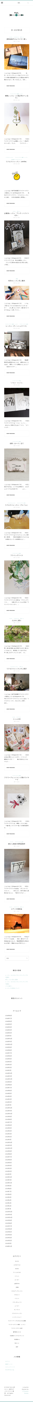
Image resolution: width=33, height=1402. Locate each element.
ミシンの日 (17, 719)
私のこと (22, 37)
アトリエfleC (17, 1272)
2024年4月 (8, 1096)
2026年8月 (8, 1015)
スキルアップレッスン (17, 1291)
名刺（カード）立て (17, 443)
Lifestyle (16, 37)
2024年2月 (8, 1102)
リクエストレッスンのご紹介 (17, 669)
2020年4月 (8, 1234)
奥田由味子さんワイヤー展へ (17, 39)
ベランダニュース (17, 1302)
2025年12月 (8, 1038)
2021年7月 (8, 1191)
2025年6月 (8, 1056)
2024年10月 (8, 1079)
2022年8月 (8, 1154)
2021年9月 (8, 1185)
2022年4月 (8, 1165)
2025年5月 (8, 1059)
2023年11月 (8, 1110)
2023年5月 (8, 1128)
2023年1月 (8, 1139)
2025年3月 (8, 1064)
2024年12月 (8, 1073)
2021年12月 (8, 1177)
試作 (17, 1346)
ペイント (17, 1298)
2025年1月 (8, 1070)
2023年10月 (8, 1113)
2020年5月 (8, 1232)
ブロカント (17, 1294)
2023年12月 (8, 1108)
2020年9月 (8, 1220)
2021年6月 (8, 1194)
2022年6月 (8, 1159)
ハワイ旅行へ (8, 986)
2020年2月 (8, 1240)
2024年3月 (8, 1099)
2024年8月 (8, 1085)
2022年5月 (8, 1162)
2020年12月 (8, 1211)
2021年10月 (8, 1183)
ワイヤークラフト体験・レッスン (16, 93)
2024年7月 (8, 1087)
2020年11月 (8, 1214)
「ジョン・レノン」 (17, 383)
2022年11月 (8, 1145)
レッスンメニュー (17, 1317)
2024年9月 (8, 1082)
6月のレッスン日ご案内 (16, 281)
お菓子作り (17, 1283)
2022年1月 (8, 1174)
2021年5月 (8, 1197)
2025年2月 (8, 1067)
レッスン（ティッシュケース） (17, 326)
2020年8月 (8, 1223)
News (17, 1268)
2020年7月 (8, 1226)
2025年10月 (8, 1044)
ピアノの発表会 (16, 909)
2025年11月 (8, 1041)
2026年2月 (8, 1033)
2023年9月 (8, 1116)
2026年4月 (8, 1027)
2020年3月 (8, 1237)
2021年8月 (8, 1188)
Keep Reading (11, 85)
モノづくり (19, 717)
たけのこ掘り (16, 620)
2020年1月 (8, 1243)
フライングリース (16, 555)
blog (11, 37)
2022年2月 (8, 1171)
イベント (17, 1276)
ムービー (17, 1306)
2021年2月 (8, 1206)
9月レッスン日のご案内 (11, 979)
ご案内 (16, 278)
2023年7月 (8, 1122)
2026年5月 (8, 1024)
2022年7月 (8, 1157)
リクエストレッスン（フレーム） (16, 505)
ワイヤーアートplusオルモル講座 (17, 1320)
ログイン (7, 1361)
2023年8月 (8, 1119)
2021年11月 (8, 1180)
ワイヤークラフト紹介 (24, 324)
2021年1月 (8, 1209)
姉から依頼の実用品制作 (16, 844)
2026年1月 (8, 1035)
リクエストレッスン (9, 157)
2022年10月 (8, 1148)
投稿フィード (8, 1364)
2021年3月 (8, 1203)
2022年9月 (8, 1151)
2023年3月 (8, 1134)
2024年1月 (8, 1105)
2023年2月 (8, 1136)
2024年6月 (8, 1090)
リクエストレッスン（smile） (16, 161)
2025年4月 (8, 1061)
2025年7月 (8, 1053)
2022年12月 (8, 1142)
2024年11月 (8, 1076)
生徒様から (17, 1339)
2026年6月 (8, 1021)
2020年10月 (8, 1217)
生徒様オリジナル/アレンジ (16, 159)
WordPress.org (9, 1369)
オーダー (11, 841)
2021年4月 (8, 1200)
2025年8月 (8, 1050)
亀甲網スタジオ (17, 1332)
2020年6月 (8, 1229)
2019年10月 (8, 1246)
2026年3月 (8, 1030)
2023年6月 (8, 1125)
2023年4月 (8, 1131)
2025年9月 (8, 1047)
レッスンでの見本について (12, 988)
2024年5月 (8, 1093)
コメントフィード (10, 1367)
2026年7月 (8, 1018)
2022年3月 (8, 1168)
